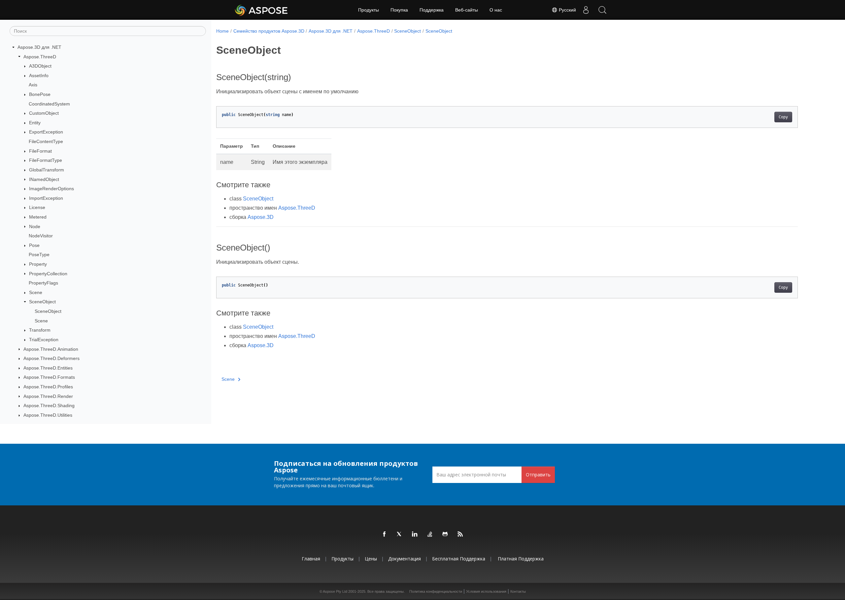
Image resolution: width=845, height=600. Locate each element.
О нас (496, 10)
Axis (33, 84)
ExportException (46, 132)
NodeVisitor (41, 235)
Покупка (399, 10)
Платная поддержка (521, 558)
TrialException (43, 339)
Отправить (538, 474)
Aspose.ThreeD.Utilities (47, 415)
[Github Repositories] (445, 534)
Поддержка (432, 10)
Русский (567, 10)
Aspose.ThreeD (39, 56)
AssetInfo (39, 75)
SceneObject (42, 301)
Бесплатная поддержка (458, 558)
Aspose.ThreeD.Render (48, 396)
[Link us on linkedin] (415, 534)
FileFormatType (45, 160)
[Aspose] (261, 10)
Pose (34, 245)
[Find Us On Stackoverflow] (430, 534)
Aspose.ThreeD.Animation (50, 349)
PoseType (39, 254)
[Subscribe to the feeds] (460, 534)
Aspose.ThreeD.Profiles (48, 386)
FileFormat (40, 151)
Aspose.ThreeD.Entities (48, 368)
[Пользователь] (586, 10)
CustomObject (44, 113)
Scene (35, 292)
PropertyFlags (43, 282)
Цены (371, 558)
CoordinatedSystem (49, 103)
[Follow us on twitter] (399, 534)
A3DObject (40, 66)
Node (34, 226)
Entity (35, 122)
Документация (404, 558)
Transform (40, 330)
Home (222, 31)
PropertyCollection (48, 273)
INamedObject (44, 179)
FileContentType (46, 141)
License (37, 207)
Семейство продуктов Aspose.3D (268, 31)
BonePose (40, 94)
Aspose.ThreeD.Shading (49, 405)
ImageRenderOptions (51, 188)
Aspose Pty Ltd (335, 591)
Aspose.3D (261, 217)
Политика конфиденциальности (435, 591)
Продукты (368, 10)
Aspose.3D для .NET (39, 47)
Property (38, 264)
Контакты (518, 591)
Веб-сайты (466, 10)
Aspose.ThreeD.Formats (49, 377)
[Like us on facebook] (384, 534)
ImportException (46, 198)
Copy (783, 117)
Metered (38, 217)
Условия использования (486, 591)
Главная (311, 558)
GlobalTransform (46, 169)
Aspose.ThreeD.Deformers (51, 358)
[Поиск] (602, 10)
